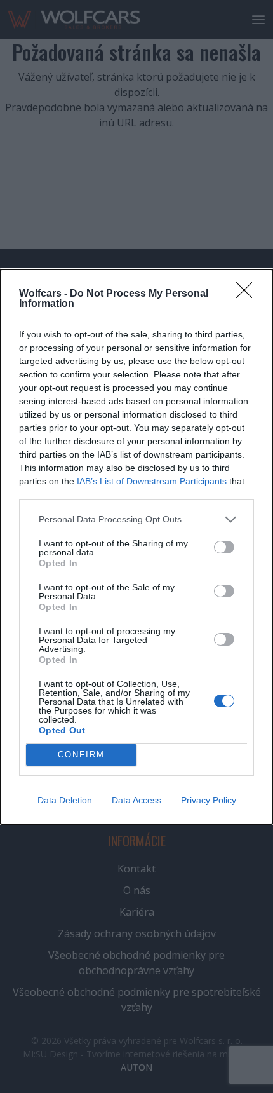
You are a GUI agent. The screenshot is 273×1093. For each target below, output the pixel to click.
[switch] (224, 547)
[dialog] (136, 546)
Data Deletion (64, 800)
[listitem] (136, 519)
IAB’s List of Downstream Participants (152, 481)
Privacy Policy (208, 800)
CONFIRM (81, 754)
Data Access (136, 800)
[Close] (248, 294)
